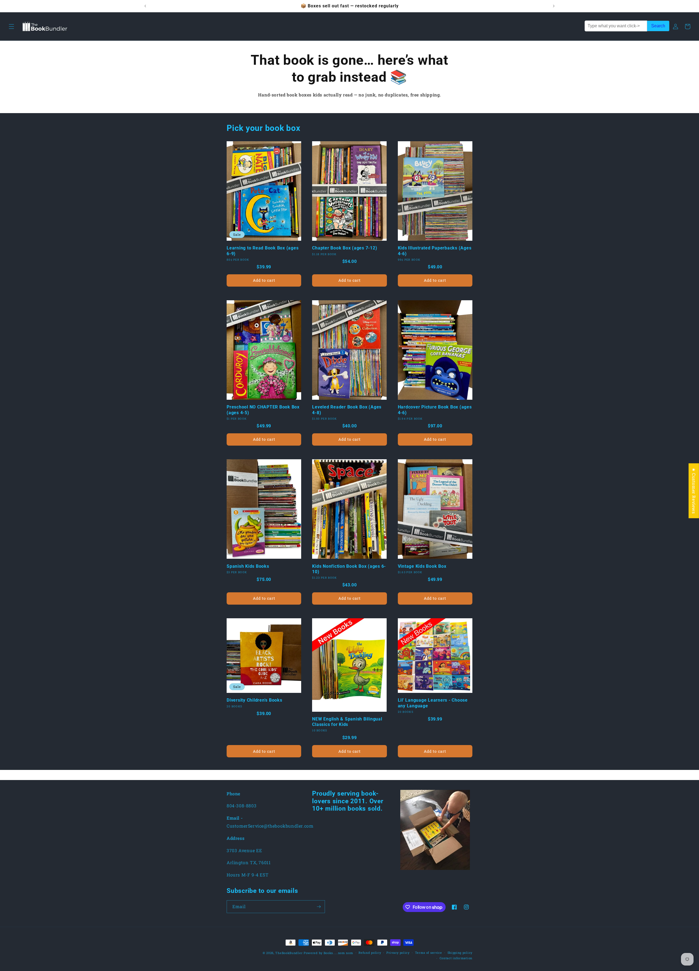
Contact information (456, 958)
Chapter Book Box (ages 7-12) (344, 248)
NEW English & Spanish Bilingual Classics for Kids (347, 721)
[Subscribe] (319, 906)
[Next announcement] (554, 6)
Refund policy (370, 953)
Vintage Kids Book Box (422, 566)
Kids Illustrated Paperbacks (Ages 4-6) (435, 250)
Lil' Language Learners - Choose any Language (433, 703)
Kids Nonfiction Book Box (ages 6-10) (349, 569)
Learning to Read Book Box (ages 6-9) (262, 250)
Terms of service (428, 953)
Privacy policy (398, 953)
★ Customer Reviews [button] (694, 491)
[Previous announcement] (145, 6)
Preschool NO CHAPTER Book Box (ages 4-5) (263, 409)
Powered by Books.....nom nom (328, 953)
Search (658, 25)
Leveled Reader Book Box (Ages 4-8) (346, 409)
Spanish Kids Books (248, 566)
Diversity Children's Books (254, 700)
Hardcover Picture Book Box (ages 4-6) (435, 409)
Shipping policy (460, 953)
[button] (11, 26)
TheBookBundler (289, 953)
